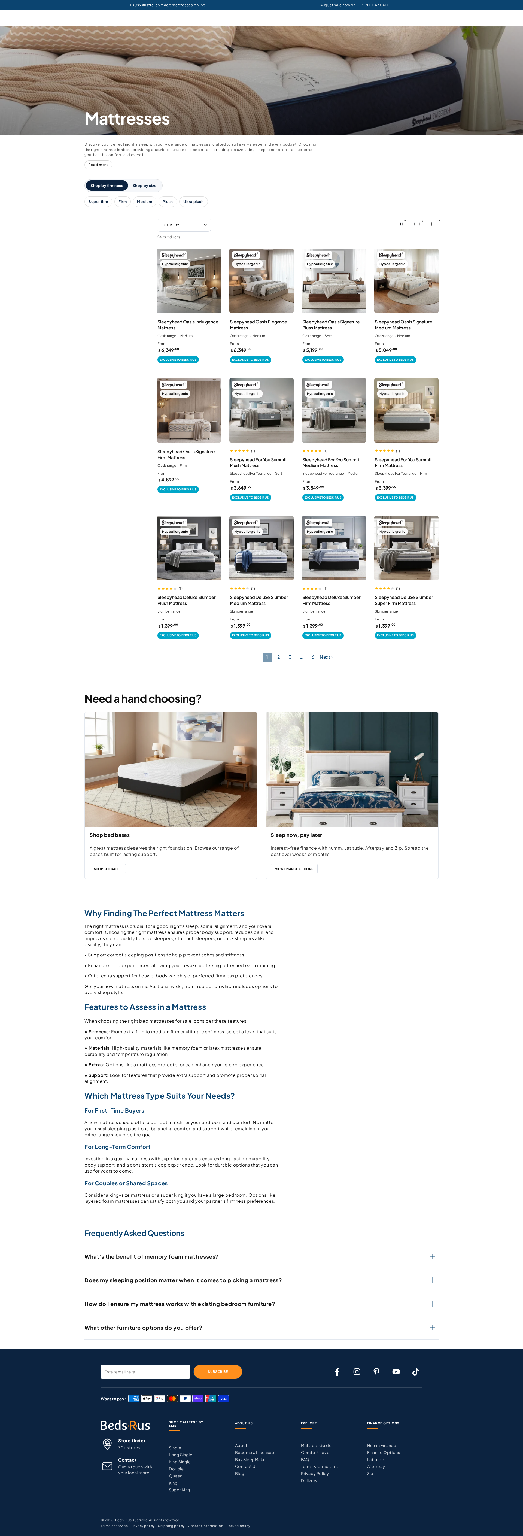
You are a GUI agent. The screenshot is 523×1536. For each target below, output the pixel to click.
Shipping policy (171, 1526)
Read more (98, 164)
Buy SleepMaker (251, 1459)
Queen (176, 1475)
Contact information (205, 1526)
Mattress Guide (316, 1445)
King (173, 1482)
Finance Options (383, 1452)
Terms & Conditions (320, 1466)
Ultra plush (193, 201)
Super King (179, 1489)
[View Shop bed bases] (171, 769)
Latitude (375, 1459)
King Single (180, 1461)
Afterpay (376, 1466)
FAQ (305, 1459)
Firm (122, 201)
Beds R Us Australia (131, 1520)
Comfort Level (315, 1452)
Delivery (309, 1480)
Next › (326, 657)
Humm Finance (381, 1445)
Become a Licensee (254, 1452)
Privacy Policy (315, 1473)
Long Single (181, 1454)
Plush (168, 201)
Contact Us (246, 1466)
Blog (240, 1473)
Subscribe (218, 1372)
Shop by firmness (106, 185)
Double (176, 1468)
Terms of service (114, 1526)
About (241, 1445)
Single (175, 1447)
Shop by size (145, 185)
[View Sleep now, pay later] (352, 769)
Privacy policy (143, 1526)
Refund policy (238, 1526)
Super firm (98, 201)
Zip (370, 1473)
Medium (144, 201)
